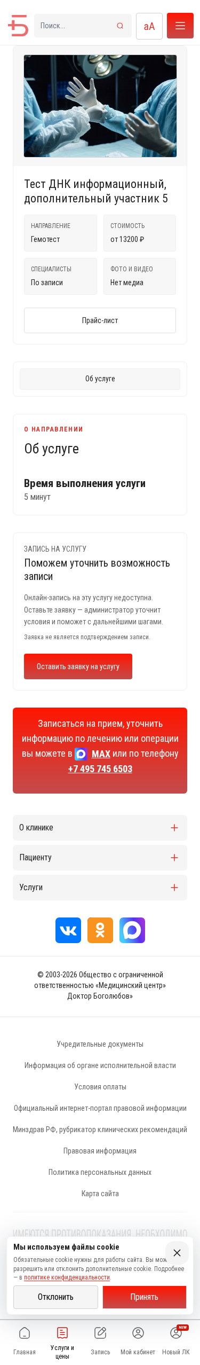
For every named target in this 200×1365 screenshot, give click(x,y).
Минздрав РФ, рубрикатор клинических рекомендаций (100, 1129)
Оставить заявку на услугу (78, 666)
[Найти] (120, 25)
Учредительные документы (100, 1044)
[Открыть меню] (180, 25)
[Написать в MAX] (132, 930)
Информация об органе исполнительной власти (100, 1065)
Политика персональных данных (100, 1172)
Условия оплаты (100, 1086)
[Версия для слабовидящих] (149, 26)
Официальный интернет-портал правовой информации (100, 1108)
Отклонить (56, 1297)
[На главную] (18, 25)
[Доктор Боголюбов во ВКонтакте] (68, 930)
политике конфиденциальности (67, 1277)
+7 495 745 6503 (100, 768)
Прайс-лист (100, 320)
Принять (144, 1297)
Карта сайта (100, 1193)
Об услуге (100, 378)
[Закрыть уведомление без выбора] (177, 1253)
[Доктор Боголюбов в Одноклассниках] (100, 930)
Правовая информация (100, 1151)
